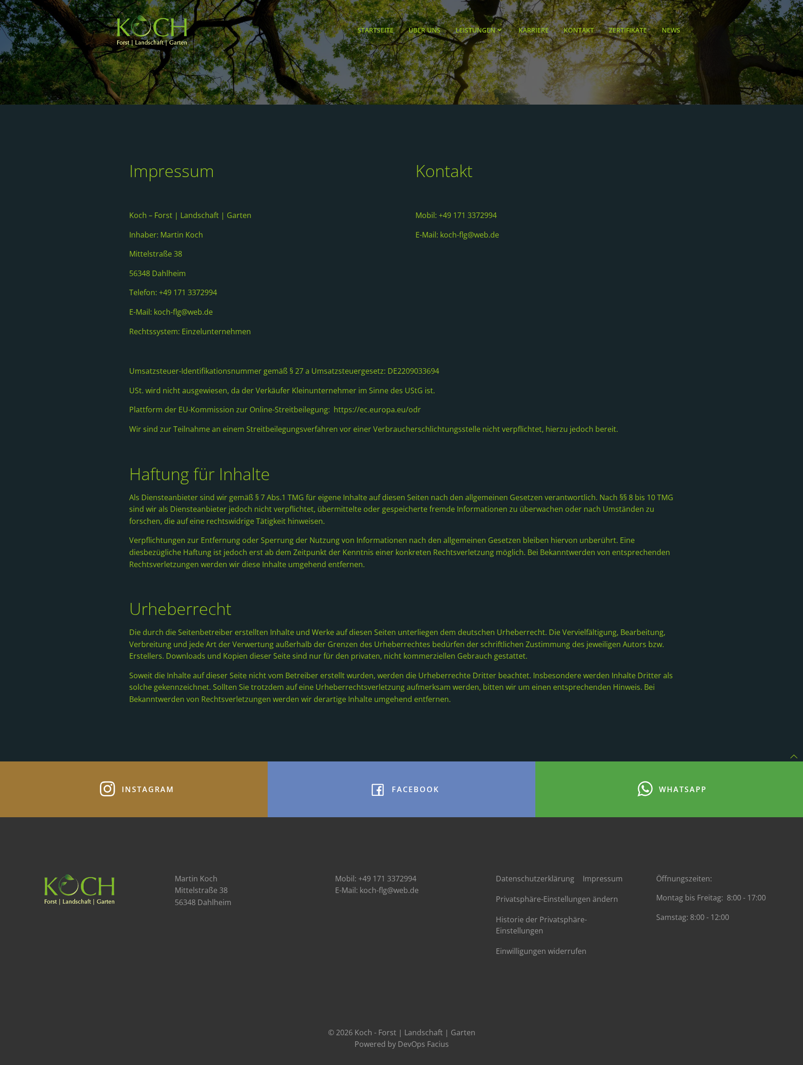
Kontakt (579, 30)
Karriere (534, 30)
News (671, 30)
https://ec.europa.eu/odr (377, 409)
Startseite (375, 30)
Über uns (424, 30)
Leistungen (475, 30)
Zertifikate (628, 30)
